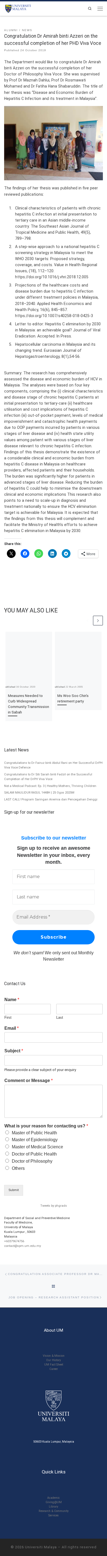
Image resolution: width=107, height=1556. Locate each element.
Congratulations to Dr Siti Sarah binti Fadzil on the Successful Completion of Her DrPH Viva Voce (48, 777)
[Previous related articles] (87, 621)
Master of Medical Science (37, 1146)
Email (11, 1028)
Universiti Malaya (41, 1547)
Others (18, 1168)
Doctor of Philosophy (32, 1161)
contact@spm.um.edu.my (22, 1246)
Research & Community (54, 1511)
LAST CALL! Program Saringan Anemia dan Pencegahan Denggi (50, 799)
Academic (53, 1498)
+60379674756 (14, 1241)
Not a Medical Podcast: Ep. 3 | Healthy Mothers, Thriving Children (50, 786)
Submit (14, 1190)
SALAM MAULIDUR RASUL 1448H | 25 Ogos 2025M (39, 792)
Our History (53, 1360)
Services (53, 1515)
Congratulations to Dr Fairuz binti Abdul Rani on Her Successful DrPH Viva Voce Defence (53, 765)
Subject (13, 1050)
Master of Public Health (34, 1132)
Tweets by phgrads (53, 1206)
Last (59, 1017)
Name (11, 999)
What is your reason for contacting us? (46, 1126)
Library (53, 1506)
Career (53, 1369)
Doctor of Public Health (34, 1154)
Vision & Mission (53, 1356)
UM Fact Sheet (53, 1364)
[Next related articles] (98, 621)
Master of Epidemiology (35, 1139)
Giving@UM (54, 1502)
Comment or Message (28, 1080)
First (8, 1017)
